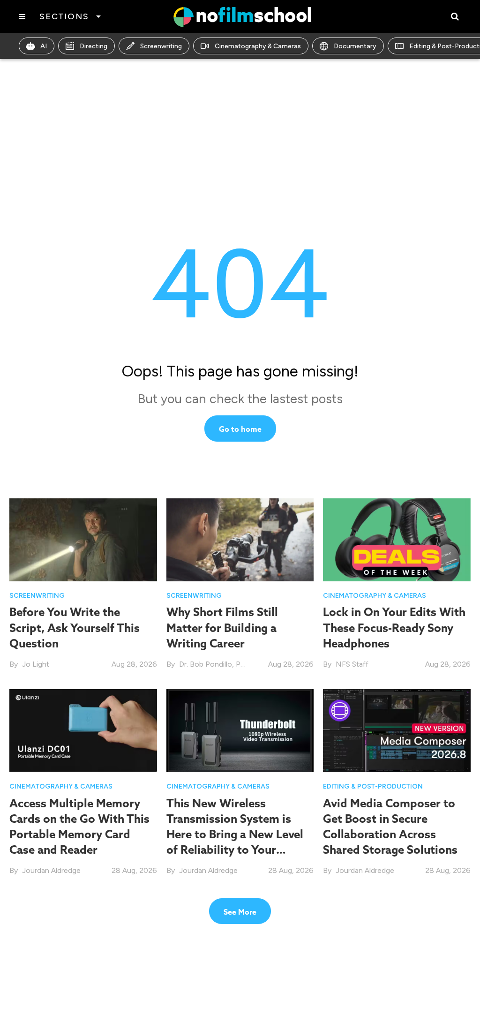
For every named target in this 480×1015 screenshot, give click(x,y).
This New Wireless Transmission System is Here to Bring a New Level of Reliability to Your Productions (234, 834)
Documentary (355, 46)
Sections (64, 16)
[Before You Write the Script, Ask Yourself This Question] (83, 539)
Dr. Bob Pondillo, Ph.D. (216, 664)
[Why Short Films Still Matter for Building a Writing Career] (240, 539)
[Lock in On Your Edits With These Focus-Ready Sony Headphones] (397, 539)
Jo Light (35, 664)
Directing (93, 46)
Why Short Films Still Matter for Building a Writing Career (222, 627)
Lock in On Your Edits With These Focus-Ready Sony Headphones (394, 627)
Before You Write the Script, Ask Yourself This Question (74, 627)
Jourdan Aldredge (51, 870)
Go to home (240, 429)
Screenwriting (161, 46)
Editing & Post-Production (373, 786)
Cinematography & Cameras (258, 46)
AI (43, 46)
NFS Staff (352, 664)
